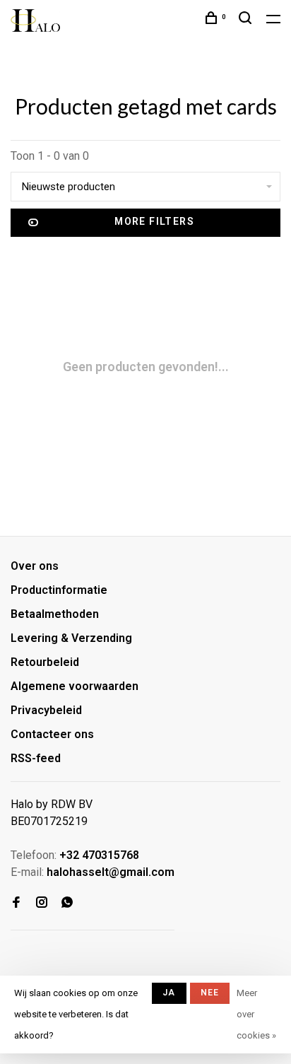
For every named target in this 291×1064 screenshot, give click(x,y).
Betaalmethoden (55, 614)
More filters (154, 221)
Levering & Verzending (71, 638)
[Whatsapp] (67, 903)
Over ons (35, 566)
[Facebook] (16, 903)
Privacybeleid (46, 710)
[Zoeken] (247, 19)
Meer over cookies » (256, 1014)
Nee (210, 993)
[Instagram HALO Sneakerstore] (41, 903)
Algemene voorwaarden (74, 686)
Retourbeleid (45, 662)
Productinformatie (59, 590)
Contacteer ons (52, 734)
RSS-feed (36, 758)
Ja (168, 993)
